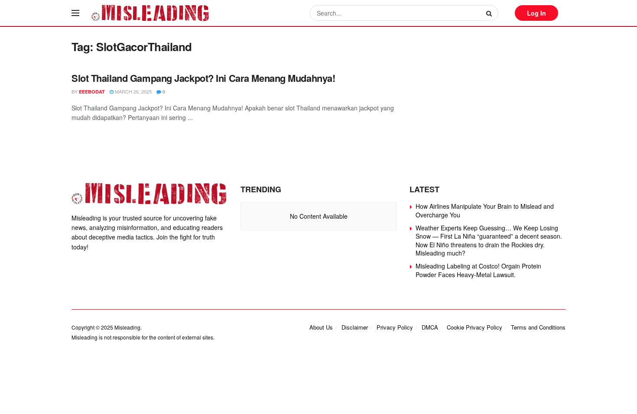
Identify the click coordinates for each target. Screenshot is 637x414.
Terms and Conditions (538, 327)
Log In (536, 13)
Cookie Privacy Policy (474, 327)
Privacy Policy (395, 327)
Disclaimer (354, 327)
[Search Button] (490, 13)
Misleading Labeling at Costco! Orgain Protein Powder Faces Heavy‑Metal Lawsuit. (478, 270)
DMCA (430, 327)
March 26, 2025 (133, 91)
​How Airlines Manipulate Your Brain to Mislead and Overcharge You (485, 210)
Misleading (127, 327)
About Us (321, 327)
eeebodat (92, 91)
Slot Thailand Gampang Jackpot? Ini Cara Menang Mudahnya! (203, 78)
